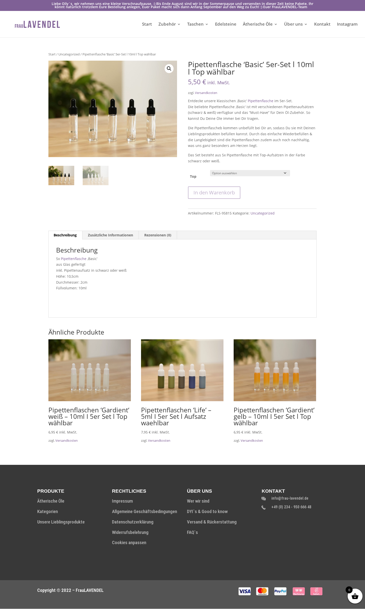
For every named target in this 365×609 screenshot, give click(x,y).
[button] (169, 68)
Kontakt (322, 24)
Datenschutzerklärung (132, 522)
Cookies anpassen (129, 542)
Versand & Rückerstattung (212, 522)
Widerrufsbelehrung (130, 532)
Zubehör (167, 24)
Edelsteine (225, 24)
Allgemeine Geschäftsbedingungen (144, 511)
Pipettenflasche (260, 100)
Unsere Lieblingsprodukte (61, 522)
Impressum (122, 501)
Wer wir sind (198, 501)
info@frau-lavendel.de (289, 498)
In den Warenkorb (214, 192)
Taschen (195, 24)
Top (193, 176)
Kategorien (47, 511)
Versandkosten (206, 93)
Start (147, 24)
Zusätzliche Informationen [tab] (110, 235)
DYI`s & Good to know (207, 511)
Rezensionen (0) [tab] (157, 235)
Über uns (293, 24)
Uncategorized (69, 54)
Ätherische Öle (258, 24)
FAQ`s (192, 532)
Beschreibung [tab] (65, 235)
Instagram (347, 24)
